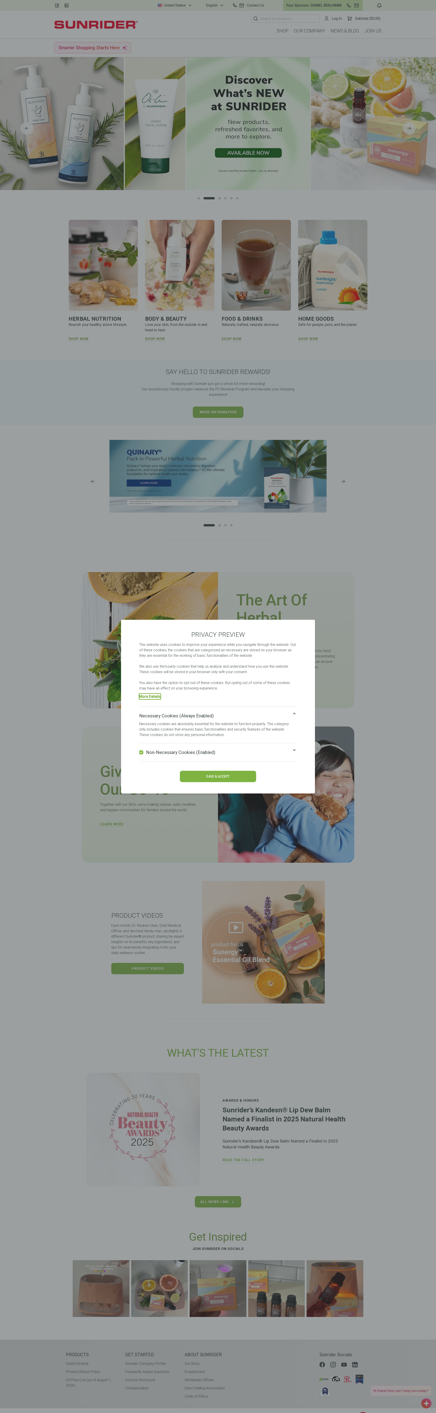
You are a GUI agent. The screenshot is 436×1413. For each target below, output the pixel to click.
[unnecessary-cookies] (141, 752)
